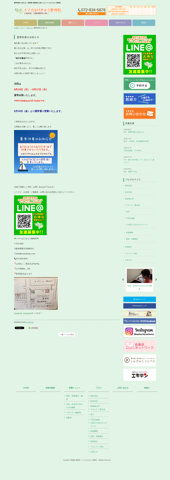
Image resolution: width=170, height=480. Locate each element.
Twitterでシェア (140, 299)
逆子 (128, 212)
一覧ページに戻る (67, 334)
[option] (139, 279)
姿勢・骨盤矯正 (132, 239)
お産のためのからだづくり (137, 225)
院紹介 (147, 388)
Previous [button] (123, 279)
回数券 (69, 418)
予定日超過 (130, 218)
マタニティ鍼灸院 (73, 412)
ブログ (22, 28)
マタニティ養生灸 (133, 205)
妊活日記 (128, 192)
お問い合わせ (122, 388)
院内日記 (128, 186)
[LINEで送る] (33, 328)
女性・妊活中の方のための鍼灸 (74, 405)
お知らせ (29, 28)
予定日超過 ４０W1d (132, 149)
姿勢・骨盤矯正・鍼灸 (74, 397)
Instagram (27, 313)
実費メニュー (74, 388)
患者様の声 (129, 199)
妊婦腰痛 (129, 232)
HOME (16, 28)
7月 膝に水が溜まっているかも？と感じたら (139, 159)
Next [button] (156, 279)
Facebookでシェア (140, 306)
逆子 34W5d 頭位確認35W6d (136, 140)
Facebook (18, 313)
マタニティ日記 (131, 253)
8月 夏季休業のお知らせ (134, 131)
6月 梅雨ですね (130, 170)
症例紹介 (128, 247)
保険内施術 (50, 388)
